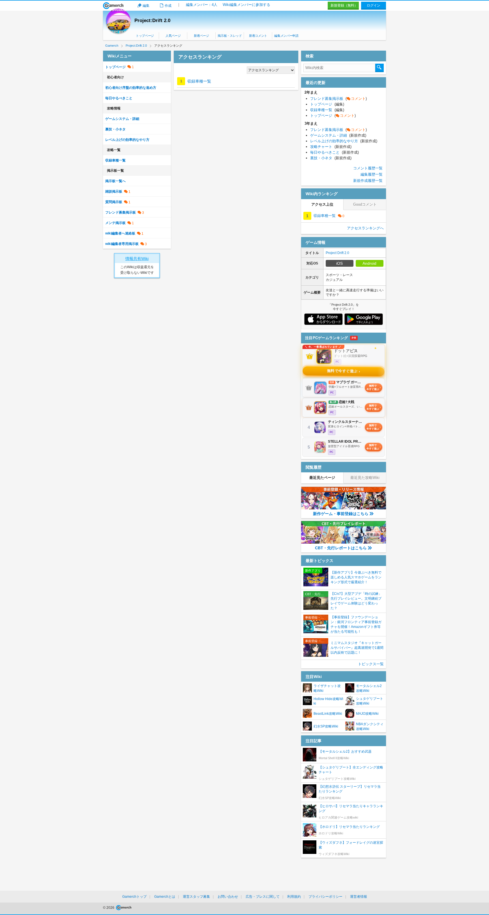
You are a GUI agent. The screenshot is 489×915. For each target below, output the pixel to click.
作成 (168, 6)
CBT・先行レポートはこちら (341, 548)
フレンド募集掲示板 (120, 212)
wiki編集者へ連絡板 (120, 233)
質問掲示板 (113, 202)
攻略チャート (330, 147)
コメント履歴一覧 (368, 168)
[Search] (379, 68)
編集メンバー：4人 (201, 5)
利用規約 (294, 897)
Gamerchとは (164, 897)
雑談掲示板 (113, 191)
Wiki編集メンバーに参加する (246, 5)
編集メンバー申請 (286, 35)
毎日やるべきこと (118, 98)
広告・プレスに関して (263, 897)
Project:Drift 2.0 (152, 20)
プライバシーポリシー (325, 897)
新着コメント (258, 35)
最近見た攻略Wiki (364, 477)
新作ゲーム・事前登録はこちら (340, 513)
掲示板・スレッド (230, 35)
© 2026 (109, 908)
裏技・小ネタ (115, 129)
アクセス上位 (322, 204)
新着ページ (201, 35)
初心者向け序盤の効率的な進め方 (130, 88)
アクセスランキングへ (365, 228)
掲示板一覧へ (115, 181)
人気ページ (173, 35)
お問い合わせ (228, 897)
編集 (146, 6)
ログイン (373, 5)
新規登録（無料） (344, 5)
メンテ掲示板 (115, 223)
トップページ (145, 35)
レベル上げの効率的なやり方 (127, 140)
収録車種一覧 (199, 81)
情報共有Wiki (137, 258)
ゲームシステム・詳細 (122, 119)
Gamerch (113, 5)
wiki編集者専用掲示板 (122, 244)
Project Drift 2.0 (337, 253)
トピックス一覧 (371, 664)
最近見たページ (322, 477)
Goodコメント (365, 204)
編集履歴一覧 (372, 174)
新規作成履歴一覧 (368, 180)
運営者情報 (358, 897)
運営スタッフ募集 (196, 897)
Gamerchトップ (134, 897)
